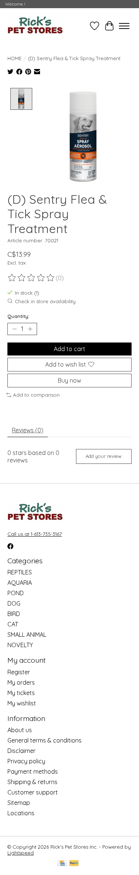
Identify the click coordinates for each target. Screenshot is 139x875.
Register (18, 672)
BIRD (13, 613)
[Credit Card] (62, 863)
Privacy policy (26, 761)
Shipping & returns (32, 782)
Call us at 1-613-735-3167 (34, 534)
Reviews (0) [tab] (27, 430)
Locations (20, 813)
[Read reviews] (31, 277)
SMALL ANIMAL (26, 634)
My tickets (21, 693)
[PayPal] (74, 863)
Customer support (32, 792)
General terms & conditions (44, 740)
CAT (12, 624)
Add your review (104, 456)
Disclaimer (21, 750)
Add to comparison (36, 395)
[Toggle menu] (124, 26)
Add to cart (69, 349)
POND (15, 593)
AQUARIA (19, 582)
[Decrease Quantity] (14, 329)
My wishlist (21, 703)
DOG (13, 603)
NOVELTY (20, 645)
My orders (21, 682)
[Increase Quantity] (30, 329)
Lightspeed (20, 853)
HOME (14, 58)
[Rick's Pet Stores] (35, 25)
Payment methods (32, 771)
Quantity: (18, 316)
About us (19, 730)
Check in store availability (45, 301)
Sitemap (18, 802)
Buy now (69, 380)
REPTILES (19, 572)
